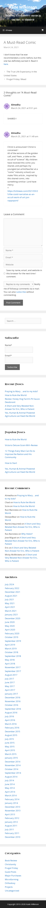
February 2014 (12, 799)
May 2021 (10, 603)
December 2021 (12, 592)
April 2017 (10, 690)
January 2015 (11, 757)
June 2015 (10, 742)
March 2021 (11, 610)
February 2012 (12, 818)
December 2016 (12, 697)
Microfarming (11, 879)
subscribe (21, 291)
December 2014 (12, 761)
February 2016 (12, 727)
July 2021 (9, 599)
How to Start (11, 463)
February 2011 (12, 833)
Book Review (11, 860)
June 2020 (10, 622)
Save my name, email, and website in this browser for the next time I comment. (24, 273)
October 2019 (11, 637)
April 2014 (10, 791)
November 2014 (12, 765)
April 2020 (10, 629)
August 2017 (11, 674)
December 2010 (12, 837)
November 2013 (12, 810)
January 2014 (11, 803)
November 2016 (12, 701)
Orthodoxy (10, 883)
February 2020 (12, 633)
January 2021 (11, 614)
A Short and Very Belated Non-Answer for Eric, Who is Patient (23, 526)
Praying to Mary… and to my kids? (21, 391)
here (6, 64)
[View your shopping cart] (42, 30)
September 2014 (13, 772)
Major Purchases (13, 875)
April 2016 (10, 720)
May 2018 (10, 659)
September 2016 (13, 708)
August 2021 (11, 595)
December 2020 (12, 618)
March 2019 (11, 648)
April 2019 (10, 644)
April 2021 (10, 607)
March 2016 (11, 723)
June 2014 (10, 784)
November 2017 (12, 667)
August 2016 (11, 712)
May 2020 (10, 625)
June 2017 (10, 682)
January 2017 (11, 693)
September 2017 (13, 671)
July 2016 (9, 716)
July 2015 (9, 739)
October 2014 (11, 769)
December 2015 (12, 731)
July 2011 (9, 829)
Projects (9, 887)
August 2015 (11, 735)
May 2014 (10, 788)
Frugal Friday (11, 868)
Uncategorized (12, 890)
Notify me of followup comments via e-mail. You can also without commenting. (22, 289)
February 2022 (12, 588)
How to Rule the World (16, 395)
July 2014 (9, 780)
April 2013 (10, 814)
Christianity (10, 864)
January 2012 (11, 821)
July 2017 (9, 678)
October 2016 (11, 705)
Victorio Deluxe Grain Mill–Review (21, 445)
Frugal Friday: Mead (16, 79)
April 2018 (10, 663)
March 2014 (11, 795)
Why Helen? (27, 533)
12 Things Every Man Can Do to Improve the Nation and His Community (20, 454)
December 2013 (12, 806)
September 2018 (13, 656)
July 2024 (9, 584)
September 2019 (13, 641)
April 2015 (10, 750)
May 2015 (10, 746)
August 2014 (11, 776)
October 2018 (11, 652)
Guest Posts (10, 871)
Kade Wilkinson (23, 7)
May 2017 (10, 686)
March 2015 (11, 754)
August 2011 (11, 825)
